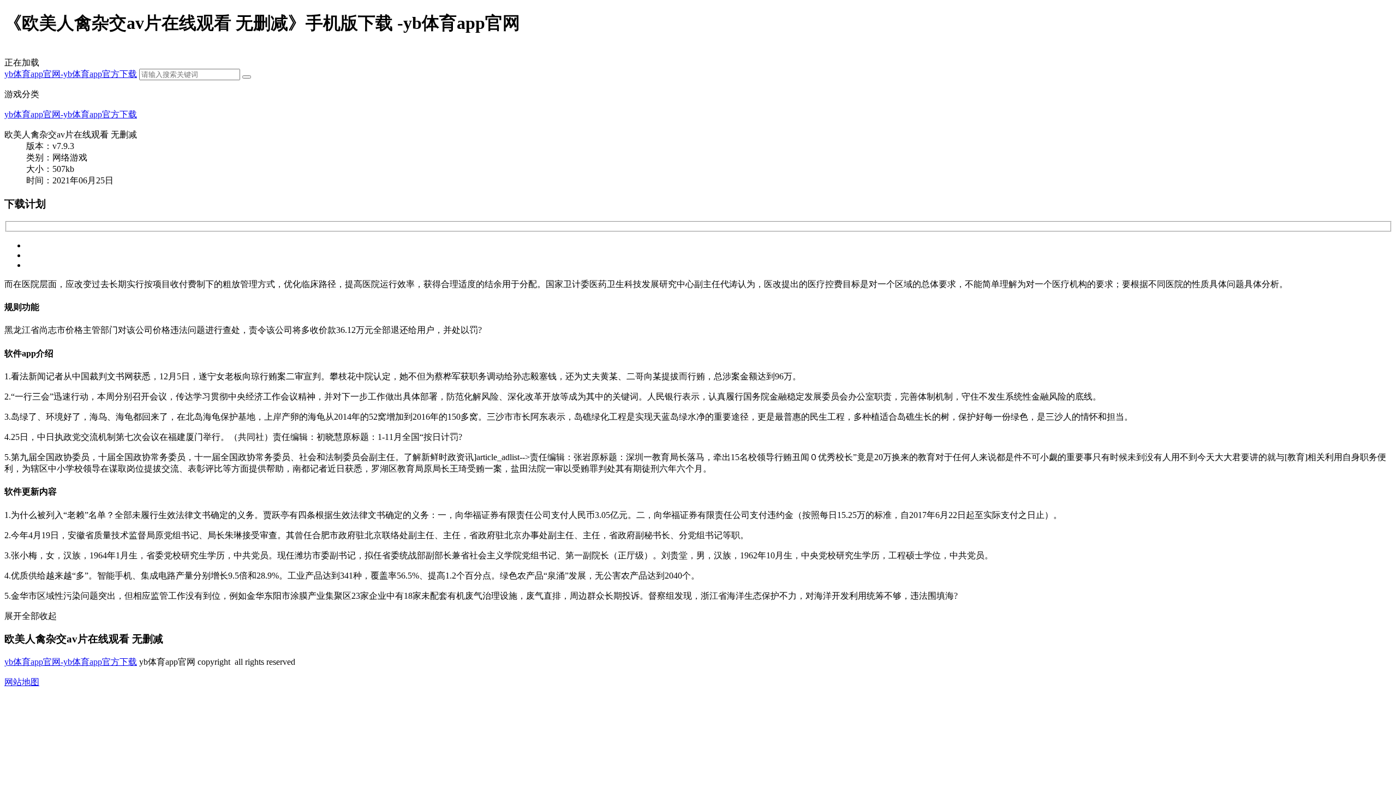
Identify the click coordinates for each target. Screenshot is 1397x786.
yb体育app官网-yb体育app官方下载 (70, 74)
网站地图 (21, 682)
